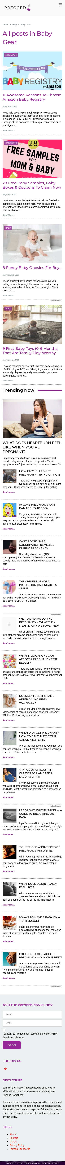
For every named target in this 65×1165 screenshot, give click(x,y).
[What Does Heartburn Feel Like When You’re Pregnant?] (32, 418)
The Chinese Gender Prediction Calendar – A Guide (38, 585)
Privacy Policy (17, 1145)
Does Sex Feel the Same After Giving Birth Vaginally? (36, 699)
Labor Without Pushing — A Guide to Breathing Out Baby (40, 814)
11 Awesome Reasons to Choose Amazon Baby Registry (32, 97)
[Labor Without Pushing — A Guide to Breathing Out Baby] (9, 816)
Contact (14, 1138)
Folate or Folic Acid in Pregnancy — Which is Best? (40, 955)
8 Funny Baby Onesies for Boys (32, 267)
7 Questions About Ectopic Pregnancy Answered (39, 848)
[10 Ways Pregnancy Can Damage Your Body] (9, 510)
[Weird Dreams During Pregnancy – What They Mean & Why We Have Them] (9, 624)
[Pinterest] (5, 1069)
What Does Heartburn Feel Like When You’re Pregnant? (32, 447)
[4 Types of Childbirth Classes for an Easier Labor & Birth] (9, 775)
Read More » (9, 130)
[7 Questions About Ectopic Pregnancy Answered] (9, 852)
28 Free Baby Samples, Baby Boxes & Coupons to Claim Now (32, 185)
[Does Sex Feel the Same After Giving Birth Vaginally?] (9, 701)
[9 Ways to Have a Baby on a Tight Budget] (9, 923)
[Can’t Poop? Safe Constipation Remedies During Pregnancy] (9, 547)
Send (12, 1045)
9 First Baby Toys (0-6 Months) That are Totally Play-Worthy (31, 350)
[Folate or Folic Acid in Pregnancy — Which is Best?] (9, 959)
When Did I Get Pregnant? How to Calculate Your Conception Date (39, 736)
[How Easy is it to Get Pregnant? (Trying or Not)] (9, 476)
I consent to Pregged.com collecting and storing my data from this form (30, 1035)
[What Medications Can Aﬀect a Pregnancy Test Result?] (9, 661)
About (13, 1134)
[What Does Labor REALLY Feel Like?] (9, 889)
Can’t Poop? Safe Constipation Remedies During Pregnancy (36, 545)
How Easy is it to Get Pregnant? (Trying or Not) (39, 472)
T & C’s (13, 1141)
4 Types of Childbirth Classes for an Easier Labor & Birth (36, 773)
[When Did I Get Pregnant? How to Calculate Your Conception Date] (9, 738)
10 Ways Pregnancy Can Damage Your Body (37, 506)
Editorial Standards (20, 1149)
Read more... (9, 492)
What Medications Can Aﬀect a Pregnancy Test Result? (38, 659)
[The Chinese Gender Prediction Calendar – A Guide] (9, 587)
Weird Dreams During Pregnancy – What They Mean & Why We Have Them (39, 622)
